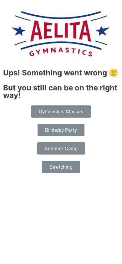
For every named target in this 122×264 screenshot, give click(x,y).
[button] (61, 111)
